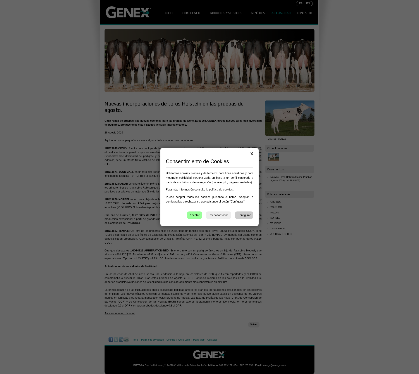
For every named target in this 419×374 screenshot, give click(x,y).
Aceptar (194, 215)
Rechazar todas (218, 215)
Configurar (244, 215)
